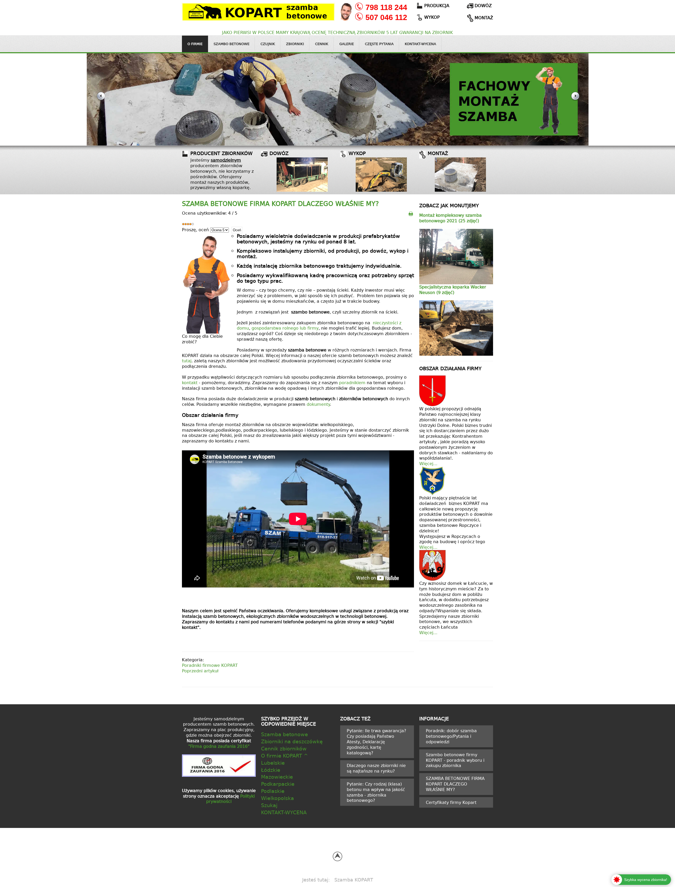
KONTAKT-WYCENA (284, 812)
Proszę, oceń (195, 229)
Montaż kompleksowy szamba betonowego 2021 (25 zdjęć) (450, 217)
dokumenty (318, 404)
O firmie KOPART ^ (284, 755)
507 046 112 (386, 17)
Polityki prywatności (230, 798)
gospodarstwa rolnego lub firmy (285, 328)
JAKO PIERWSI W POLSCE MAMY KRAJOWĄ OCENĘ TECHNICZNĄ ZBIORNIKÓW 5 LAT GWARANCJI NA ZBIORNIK (337, 32)
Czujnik (268, 44)
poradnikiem (353, 382)
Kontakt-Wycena (420, 44)
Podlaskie (273, 791)
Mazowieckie (277, 776)
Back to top (337, 856)
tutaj (186, 360)
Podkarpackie (278, 783)
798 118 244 (386, 7)
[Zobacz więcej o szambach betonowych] (302, 174)
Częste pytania (379, 44)
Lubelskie (273, 762)
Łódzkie (270, 769)
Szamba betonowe (284, 734)
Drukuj (411, 213)
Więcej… (428, 463)
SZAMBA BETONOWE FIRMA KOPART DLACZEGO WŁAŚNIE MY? (280, 203)
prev (100, 99)
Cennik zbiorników (284, 748)
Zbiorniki (295, 44)
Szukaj (269, 805)
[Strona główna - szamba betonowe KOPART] (258, 11)
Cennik (321, 44)
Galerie (346, 44)
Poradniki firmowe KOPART (210, 665)
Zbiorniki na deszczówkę (292, 741)
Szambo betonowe (231, 44)
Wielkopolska (277, 798)
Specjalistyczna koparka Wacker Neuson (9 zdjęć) (452, 289)
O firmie (194, 44)
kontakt (190, 382)
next (575, 99)
